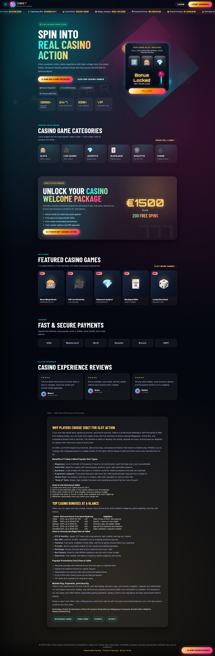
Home (49, 413)
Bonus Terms (83, 619)
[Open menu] (5, 4)
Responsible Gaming (63, 619)
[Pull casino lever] (161, 78)
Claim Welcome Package (55, 79)
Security (112, 619)
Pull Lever (147, 91)
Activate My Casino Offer (61, 232)
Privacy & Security (110, 650)
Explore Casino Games (91, 79)
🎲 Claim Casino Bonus (197, 650)
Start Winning (200, 4)
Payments (98, 619)
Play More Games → (165, 266)
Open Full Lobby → (166, 140)
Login (180, 4)
